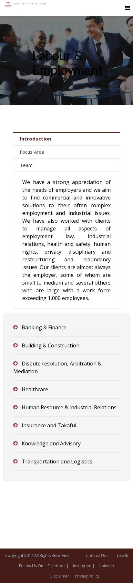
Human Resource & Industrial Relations (69, 407)
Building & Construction (50, 345)
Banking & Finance (44, 327)
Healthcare (35, 389)
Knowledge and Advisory (51, 443)
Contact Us (96, 555)
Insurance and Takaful (49, 425)
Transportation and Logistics (57, 461)
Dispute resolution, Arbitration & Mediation (57, 367)
